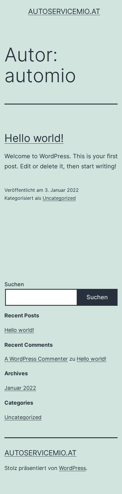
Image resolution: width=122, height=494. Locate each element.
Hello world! (34, 138)
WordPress (72, 468)
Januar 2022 (20, 388)
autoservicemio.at (64, 11)
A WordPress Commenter (36, 359)
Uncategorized (59, 198)
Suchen (14, 284)
